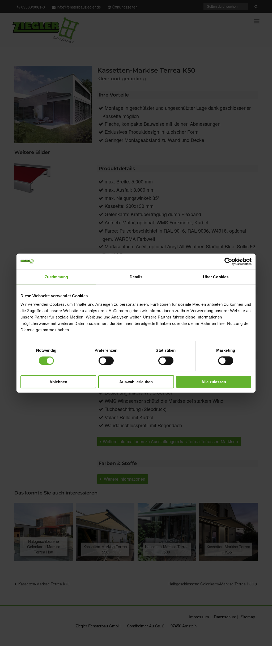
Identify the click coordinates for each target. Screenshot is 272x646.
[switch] (106, 360)
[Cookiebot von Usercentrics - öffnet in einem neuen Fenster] (228, 262)
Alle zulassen (213, 381)
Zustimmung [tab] (56, 277)
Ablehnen (58, 381)
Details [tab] (136, 277)
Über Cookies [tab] (215, 277)
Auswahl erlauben (136, 381)
